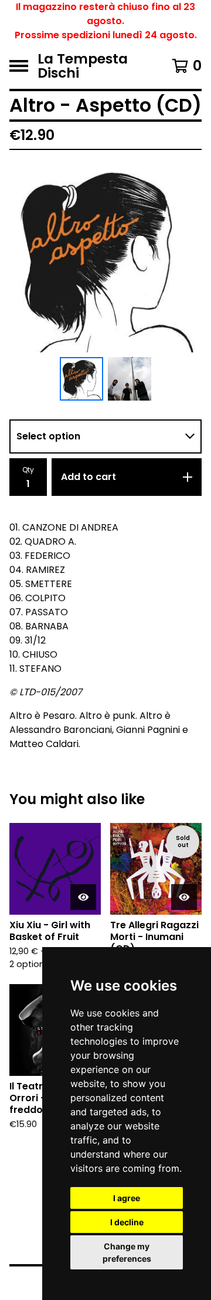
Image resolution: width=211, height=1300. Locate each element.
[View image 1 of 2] (81, 379)
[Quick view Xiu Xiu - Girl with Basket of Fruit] (83, 897)
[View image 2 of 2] (129, 379)
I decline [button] (127, 1222)
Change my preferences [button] (127, 1252)
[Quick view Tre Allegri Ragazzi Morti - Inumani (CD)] (184, 897)
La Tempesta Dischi (83, 65)
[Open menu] (18, 66)
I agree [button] (126, 1198)
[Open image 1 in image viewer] (105, 255)
